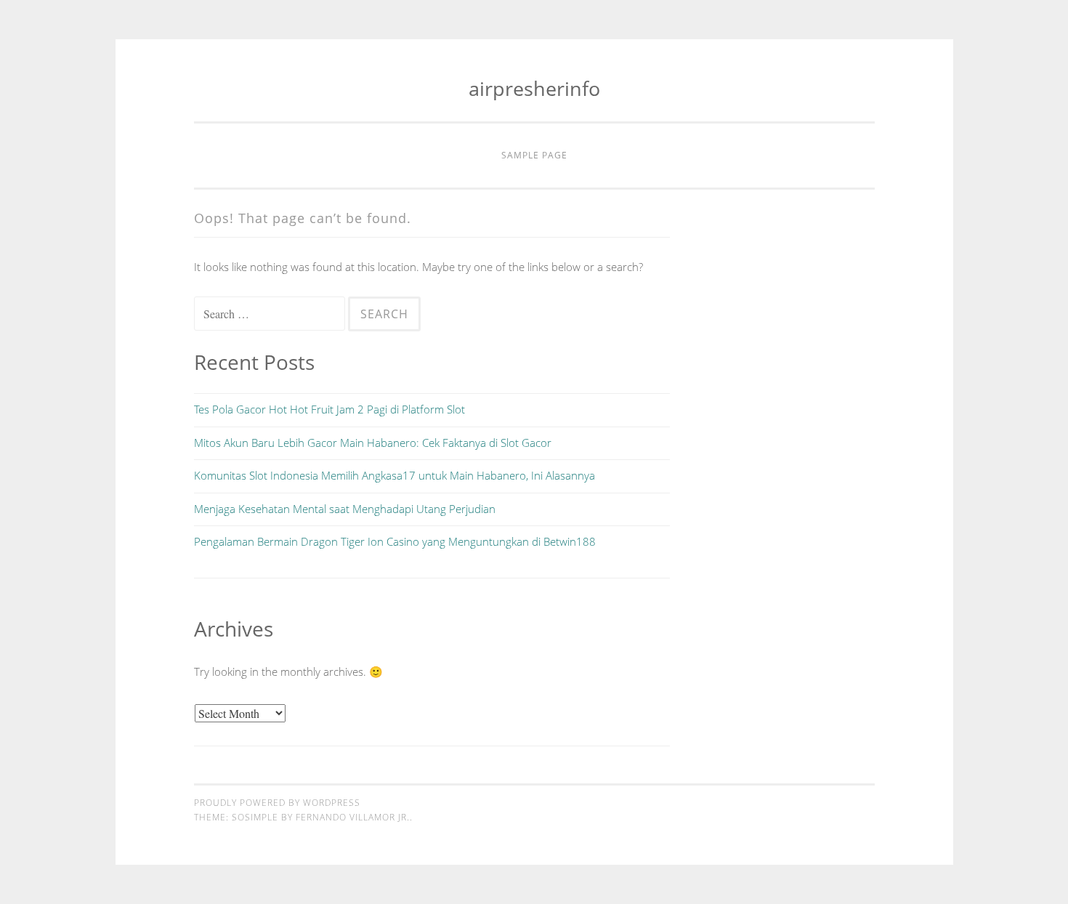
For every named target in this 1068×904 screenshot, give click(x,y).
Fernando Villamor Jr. (353, 817)
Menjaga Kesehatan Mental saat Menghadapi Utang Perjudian (344, 508)
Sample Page (534, 155)
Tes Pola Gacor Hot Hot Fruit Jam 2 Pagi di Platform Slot (329, 409)
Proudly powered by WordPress (277, 802)
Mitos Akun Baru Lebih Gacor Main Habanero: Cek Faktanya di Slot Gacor (372, 442)
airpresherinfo (534, 88)
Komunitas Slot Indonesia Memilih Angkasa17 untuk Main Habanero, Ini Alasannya (394, 475)
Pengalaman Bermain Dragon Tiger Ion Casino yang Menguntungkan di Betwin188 (395, 541)
